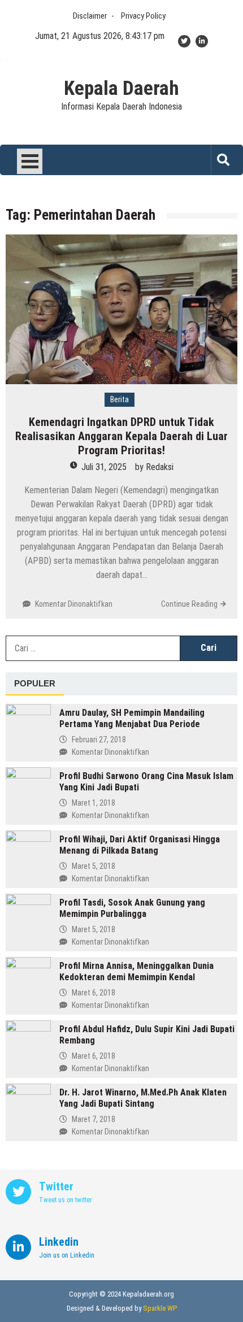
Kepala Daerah (121, 88)
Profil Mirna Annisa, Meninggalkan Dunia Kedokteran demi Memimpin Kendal (136, 971)
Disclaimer (90, 16)
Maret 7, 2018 (93, 1119)
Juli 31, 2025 (104, 467)
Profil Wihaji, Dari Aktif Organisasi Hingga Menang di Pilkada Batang (139, 845)
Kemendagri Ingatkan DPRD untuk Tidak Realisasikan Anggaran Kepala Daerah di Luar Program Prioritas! (121, 436)
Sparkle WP (160, 1308)
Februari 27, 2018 (99, 739)
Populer (34, 683)
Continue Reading (189, 603)
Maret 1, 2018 (93, 802)
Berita (119, 399)
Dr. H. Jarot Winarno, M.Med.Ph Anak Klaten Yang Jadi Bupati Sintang (143, 1098)
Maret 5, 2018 (93, 866)
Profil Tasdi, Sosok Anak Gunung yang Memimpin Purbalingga (132, 908)
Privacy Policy (143, 16)
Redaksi (159, 467)
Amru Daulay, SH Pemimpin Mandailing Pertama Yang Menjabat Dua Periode (132, 718)
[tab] (35, 684)
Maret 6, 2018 (93, 992)
